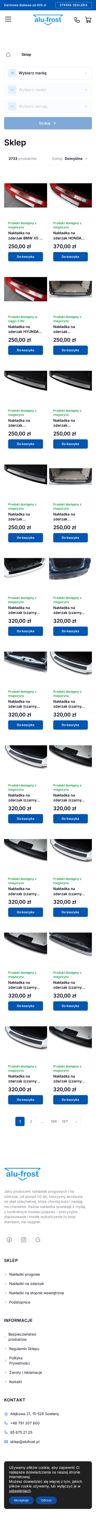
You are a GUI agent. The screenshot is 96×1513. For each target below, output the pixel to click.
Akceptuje (21, 1500)
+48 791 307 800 (25, 1423)
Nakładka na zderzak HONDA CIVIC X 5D (67, 238)
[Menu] (8, 19)
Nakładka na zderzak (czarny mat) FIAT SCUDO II (70, 893)
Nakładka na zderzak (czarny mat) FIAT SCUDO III (25, 987)
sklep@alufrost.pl (24, 1441)
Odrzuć (46, 1500)
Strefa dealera (74, 5)
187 (65, 1121)
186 (54, 1121)
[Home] (8, 54)
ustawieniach (20, 1490)
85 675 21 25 (21, 1432)
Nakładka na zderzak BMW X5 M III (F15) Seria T (25, 238)
